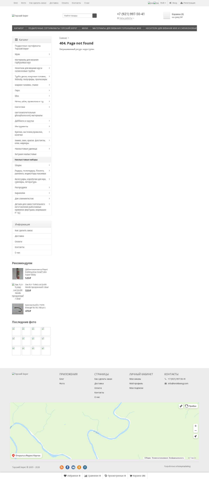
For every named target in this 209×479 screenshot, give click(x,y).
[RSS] (61, 467)
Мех (17, 96)
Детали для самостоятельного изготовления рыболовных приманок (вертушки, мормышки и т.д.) (30, 208)
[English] (151, 3)
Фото (23, 3)
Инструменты (21, 126)
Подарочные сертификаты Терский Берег (52, 28)
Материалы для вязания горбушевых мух (117, 28)
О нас (86, 3)
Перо (17, 90)
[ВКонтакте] (73, 467)
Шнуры (18, 165)
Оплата (65, 3)
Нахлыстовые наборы (26, 159)
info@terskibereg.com (178, 383)
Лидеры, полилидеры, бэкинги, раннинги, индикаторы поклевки (30, 172)
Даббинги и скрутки (24, 121)
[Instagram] (85, 467)
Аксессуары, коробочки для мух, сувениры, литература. (30, 180)
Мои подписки (136, 388)
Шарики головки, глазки (26, 84)
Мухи (85, 28)
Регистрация (189, 3)
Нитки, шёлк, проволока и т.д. (29, 101)
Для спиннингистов (24, 198)
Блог (16, 3)
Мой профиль (136, 383)
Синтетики (20, 107)
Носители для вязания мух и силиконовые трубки (176, 28)
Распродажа (21, 187)
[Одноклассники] (79, 467)
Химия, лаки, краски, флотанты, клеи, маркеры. (30, 141)
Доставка (54, 3)
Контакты (76, 3)
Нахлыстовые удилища (26, 148)
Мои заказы (135, 379)
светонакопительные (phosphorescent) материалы (28, 114)
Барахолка (20, 193)
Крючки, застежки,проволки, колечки (29, 133)
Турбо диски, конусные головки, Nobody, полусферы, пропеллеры (31, 78)
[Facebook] (67, 467)
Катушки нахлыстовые (26, 154)
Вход (175, 3)
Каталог (19, 28)
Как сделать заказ (37, 3)
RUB (162, 3)
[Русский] (156, 3)
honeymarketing (183, 466)
